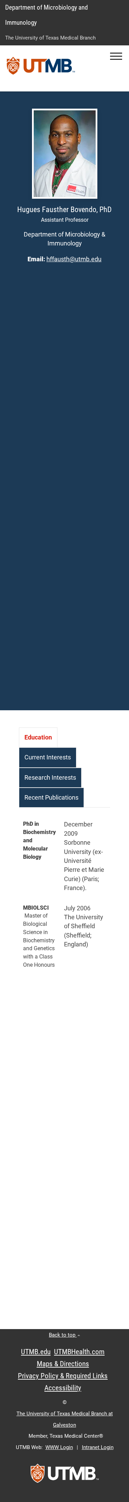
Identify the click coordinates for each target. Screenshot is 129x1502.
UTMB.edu (36, 1352)
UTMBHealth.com (79, 1352)
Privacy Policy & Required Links (63, 1376)
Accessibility (62, 1388)
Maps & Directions (63, 1364)
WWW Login (59, 1447)
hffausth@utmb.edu (73, 259)
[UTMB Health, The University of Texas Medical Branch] (64, 1475)
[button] (116, 56)
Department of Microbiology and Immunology (46, 14)
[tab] (38, 737)
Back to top (63, 1335)
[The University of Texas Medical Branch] (41, 68)
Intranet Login (98, 1447)
